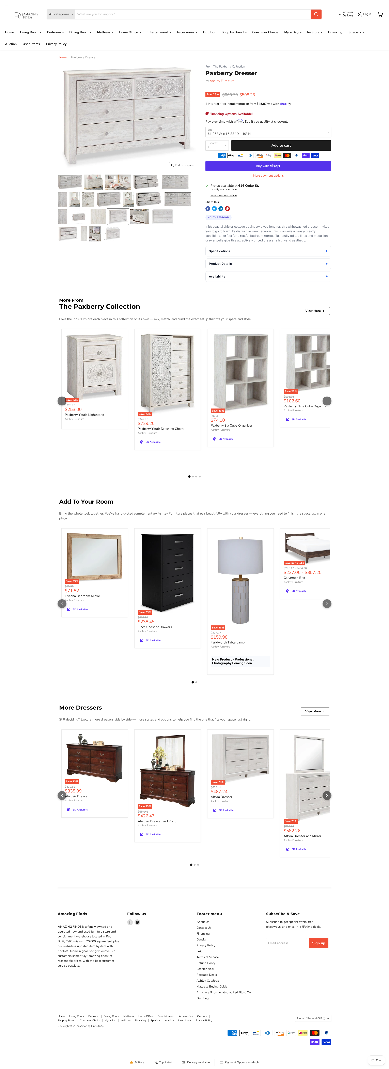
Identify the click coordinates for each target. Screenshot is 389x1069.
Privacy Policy (56, 44)
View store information (224, 195)
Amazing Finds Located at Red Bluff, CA (224, 992)
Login (367, 14)
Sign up (318, 943)
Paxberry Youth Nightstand (84, 415)
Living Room (29, 32)
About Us (203, 922)
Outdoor (209, 32)
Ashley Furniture (222, 81)
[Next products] (327, 401)
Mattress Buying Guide (212, 986)
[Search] (316, 14)
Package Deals (207, 975)
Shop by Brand (233, 32)
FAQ (200, 951)
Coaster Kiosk (206, 969)
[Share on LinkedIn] (220, 208)
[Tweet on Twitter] (214, 208)
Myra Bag (291, 32)
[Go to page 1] (189, 476)
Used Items (31, 44)
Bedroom (54, 32)
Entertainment (157, 32)
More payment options (268, 175)
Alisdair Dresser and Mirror (158, 821)
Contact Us (204, 928)
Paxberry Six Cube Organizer (231, 425)
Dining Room (79, 32)
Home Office (129, 32)
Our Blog (203, 998)
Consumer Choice (265, 32)
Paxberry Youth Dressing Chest (161, 429)
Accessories (185, 32)
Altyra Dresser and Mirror (302, 836)
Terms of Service (208, 957)
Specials (355, 32)
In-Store (313, 32)
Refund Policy (206, 963)
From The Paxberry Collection (225, 66)
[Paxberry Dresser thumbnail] (70, 182)
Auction (11, 44)
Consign (202, 939)
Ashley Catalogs (208, 981)
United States (311, 1018)
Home (9, 32)
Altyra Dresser (221, 797)
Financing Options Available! (231, 114)
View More (313, 311)
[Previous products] (62, 401)
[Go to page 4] (200, 476)
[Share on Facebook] (207, 208)
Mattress (104, 32)
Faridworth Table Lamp (228, 642)
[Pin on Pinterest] (227, 208)
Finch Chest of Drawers (155, 627)
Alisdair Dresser (77, 796)
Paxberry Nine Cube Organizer (306, 406)
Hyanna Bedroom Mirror (82, 596)
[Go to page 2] (193, 476)
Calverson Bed (294, 578)
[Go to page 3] (196, 476)
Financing (335, 32)
